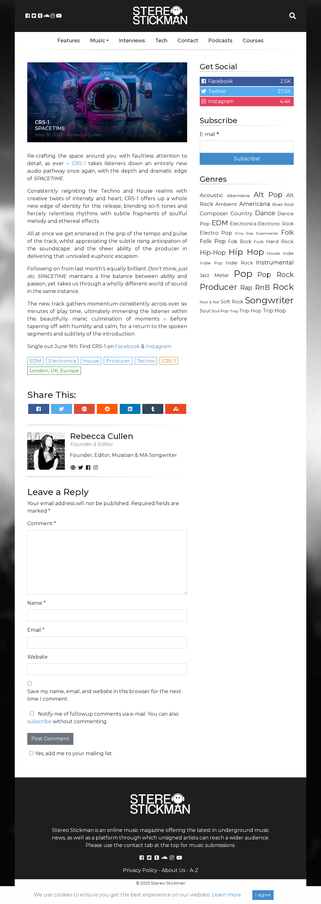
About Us (173, 870)
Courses (253, 41)
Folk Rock (239, 241)
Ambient (226, 204)
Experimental (267, 234)
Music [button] (97, 41)
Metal (221, 275)
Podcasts (220, 41)
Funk (259, 241)
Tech (161, 41)
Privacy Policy (140, 870)
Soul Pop (220, 311)
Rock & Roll (209, 302)
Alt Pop (268, 194)
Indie (288, 253)
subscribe (39, 721)
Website (37, 657)
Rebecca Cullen (84, 135)
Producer (218, 287)
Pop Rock (275, 274)
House (273, 253)
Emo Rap (244, 233)
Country (241, 213)
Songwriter (269, 300)
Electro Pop (216, 233)
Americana (254, 204)
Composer (214, 213)
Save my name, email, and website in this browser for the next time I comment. (104, 695)
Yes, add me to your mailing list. (74, 753)
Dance (265, 213)
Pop (243, 273)
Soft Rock (232, 302)
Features (68, 41)
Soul (205, 311)
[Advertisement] (247, 364)
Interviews (132, 41)
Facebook (127, 346)
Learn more (226, 895)
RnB (262, 287)
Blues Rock (283, 204)
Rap (246, 287)
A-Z (194, 870)
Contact (187, 41)
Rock (283, 287)
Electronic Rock (276, 224)
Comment (41, 523)
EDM (220, 223)
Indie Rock (239, 263)
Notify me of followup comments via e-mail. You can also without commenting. (103, 717)
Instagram (158, 346)
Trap (234, 311)
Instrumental (275, 262)
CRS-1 (79, 163)
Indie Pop (211, 262)
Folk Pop (213, 241)
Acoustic (211, 195)
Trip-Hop (250, 311)
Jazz (204, 275)
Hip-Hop (213, 252)
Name (36, 603)
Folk (287, 232)
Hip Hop (246, 252)
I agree (263, 895)
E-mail (209, 134)
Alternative (238, 195)
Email (36, 630)
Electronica (243, 224)
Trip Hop (274, 310)
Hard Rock (280, 241)
